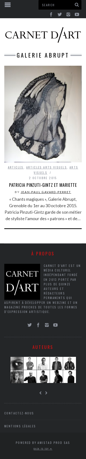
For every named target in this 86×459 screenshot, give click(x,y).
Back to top (42, 448)
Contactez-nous (19, 413)
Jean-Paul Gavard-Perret (46, 192)
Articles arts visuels (46, 167)
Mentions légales (20, 426)
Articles (16, 167)
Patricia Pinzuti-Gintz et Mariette (43, 185)
